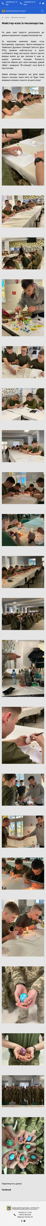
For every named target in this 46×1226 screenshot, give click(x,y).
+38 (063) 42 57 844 (30, 3)
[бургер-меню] (42, 11)
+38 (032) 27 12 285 (11, 3)
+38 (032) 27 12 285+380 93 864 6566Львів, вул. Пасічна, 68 (25, 1215)
